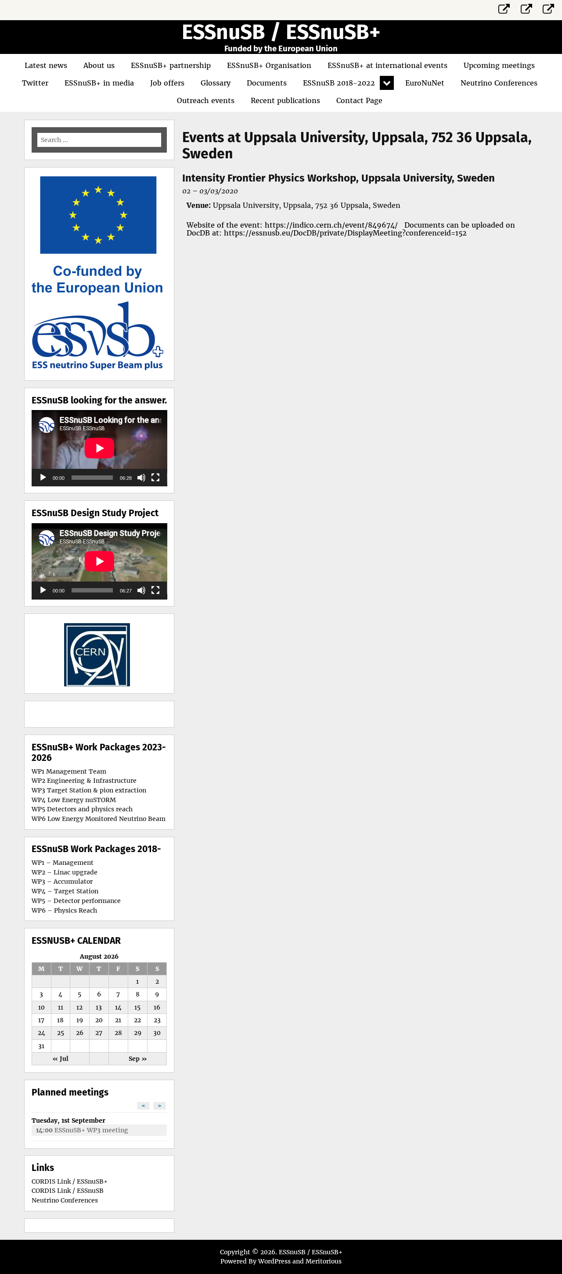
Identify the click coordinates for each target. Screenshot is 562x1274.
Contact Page (359, 100)
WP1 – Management (63, 863)
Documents (267, 83)
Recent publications (285, 100)
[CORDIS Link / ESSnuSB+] (504, 7)
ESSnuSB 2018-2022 (339, 83)
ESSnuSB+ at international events (387, 65)
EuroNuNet (424, 83)
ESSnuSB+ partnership (171, 65)
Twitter (35, 83)
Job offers (167, 83)
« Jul (60, 1059)
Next (132, 653)
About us (99, 65)
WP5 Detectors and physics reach (82, 809)
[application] (99, 448)
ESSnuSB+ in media (99, 83)
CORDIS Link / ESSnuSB (68, 1191)
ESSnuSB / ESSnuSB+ (281, 32)
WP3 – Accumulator (62, 881)
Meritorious (324, 1261)
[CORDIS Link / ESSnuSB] (526, 7)
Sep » (138, 1059)
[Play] (43, 477)
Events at (357, 145)
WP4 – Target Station (65, 891)
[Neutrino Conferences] (549, 7)
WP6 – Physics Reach (64, 910)
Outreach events (205, 100)
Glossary (216, 83)
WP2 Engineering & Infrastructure (84, 781)
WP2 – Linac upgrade (64, 872)
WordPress (274, 1261)
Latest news (46, 65)
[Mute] (141, 477)
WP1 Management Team (69, 771)
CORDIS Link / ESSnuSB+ (70, 1181)
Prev (67, 653)
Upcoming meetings (499, 65)
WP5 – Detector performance (76, 901)
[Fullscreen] (155, 477)
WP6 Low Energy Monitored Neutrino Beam (99, 819)
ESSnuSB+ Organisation (269, 65)
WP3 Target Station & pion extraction (89, 790)
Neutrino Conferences (499, 83)
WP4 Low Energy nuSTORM (74, 800)
